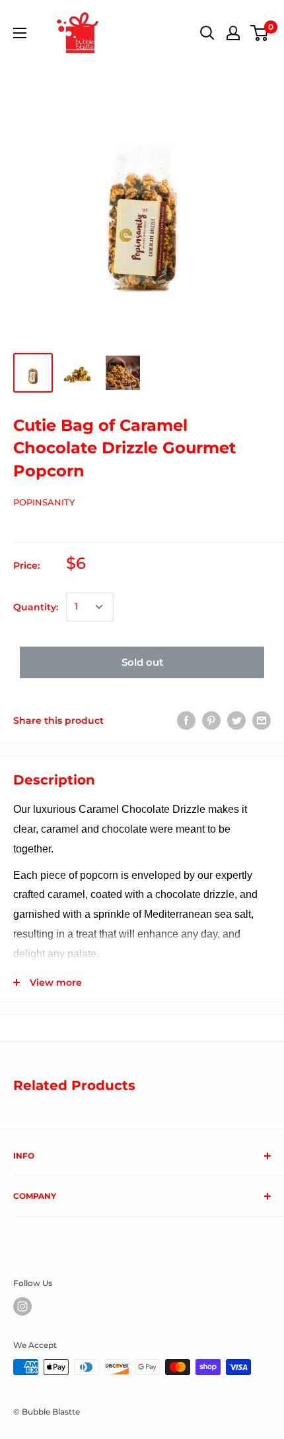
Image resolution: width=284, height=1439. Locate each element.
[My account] (233, 33)
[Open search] (207, 33)
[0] (260, 33)
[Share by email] (261, 720)
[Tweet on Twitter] (236, 720)
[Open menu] (19, 33)
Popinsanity (44, 502)
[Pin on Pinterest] (211, 720)
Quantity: (35, 607)
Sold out (142, 662)
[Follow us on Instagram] (22, 1306)
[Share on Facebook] (186, 720)
